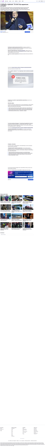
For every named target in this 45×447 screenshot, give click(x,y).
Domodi (1, 428)
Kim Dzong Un (35, 428)
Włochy (12, 431)
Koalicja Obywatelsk (22, 50)
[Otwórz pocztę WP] (37, 1)
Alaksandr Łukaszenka (36, 431)
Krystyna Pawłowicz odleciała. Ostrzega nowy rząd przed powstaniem (21, 67)
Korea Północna (13, 428)
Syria (11, 432)
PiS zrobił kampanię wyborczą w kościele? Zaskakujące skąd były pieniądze (22, 127)
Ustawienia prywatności (33, 440)
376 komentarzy (31, 179)
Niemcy (12, 434)
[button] (39, 1)
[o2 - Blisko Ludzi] (3, 1)
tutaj (13, 445)
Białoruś (12, 435)
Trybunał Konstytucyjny (25, 431)
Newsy (23, 428)
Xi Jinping (35, 432)
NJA (4, 31)
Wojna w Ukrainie (24, 432)
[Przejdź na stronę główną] (1, 1)
